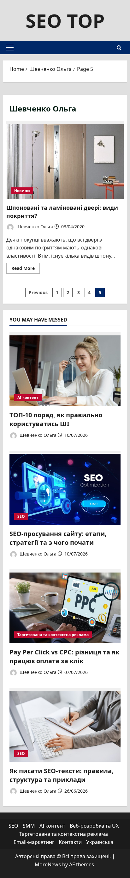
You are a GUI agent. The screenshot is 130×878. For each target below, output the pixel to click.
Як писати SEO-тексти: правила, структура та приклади (61, 775)
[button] (10, 47)
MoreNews (48, 864)
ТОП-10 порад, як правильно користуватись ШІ (55, 419)
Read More (25, 269)
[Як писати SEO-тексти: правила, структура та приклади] (65, 725)
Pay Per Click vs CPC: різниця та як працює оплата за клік (64, 656)
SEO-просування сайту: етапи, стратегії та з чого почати (58, 538)
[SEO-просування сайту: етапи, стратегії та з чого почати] (65, 488)
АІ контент (27, 397)
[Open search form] (119, 48)
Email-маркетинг (34, 842)
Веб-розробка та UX (94, 825)
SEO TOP (65, 20)
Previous (38, 292)
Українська (99, 842)
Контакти (70, 842)
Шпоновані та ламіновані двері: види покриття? (65, 160)
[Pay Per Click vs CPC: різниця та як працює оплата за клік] (65, 606)
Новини (22, 190)
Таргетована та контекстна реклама (53, 634)
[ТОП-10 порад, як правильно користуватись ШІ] (65, 369)
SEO (21, 516)
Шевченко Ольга (34, 227)
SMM (29, 825)
